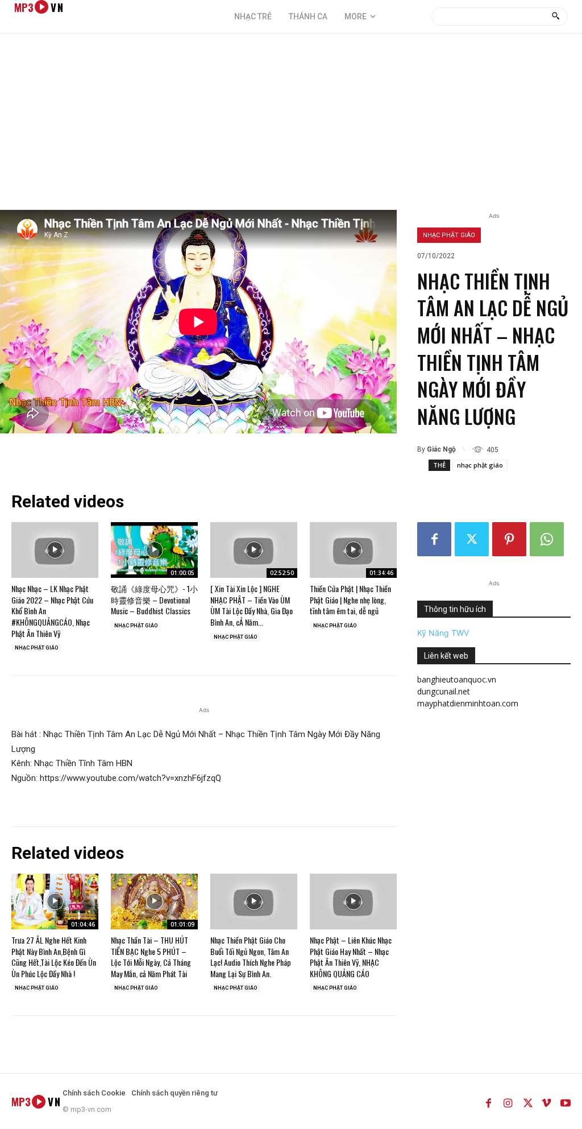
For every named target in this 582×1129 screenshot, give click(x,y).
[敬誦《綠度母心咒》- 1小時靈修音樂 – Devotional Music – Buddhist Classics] (154, 550)
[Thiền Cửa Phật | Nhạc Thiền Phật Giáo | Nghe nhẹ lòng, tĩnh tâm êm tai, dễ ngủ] (353, 550)
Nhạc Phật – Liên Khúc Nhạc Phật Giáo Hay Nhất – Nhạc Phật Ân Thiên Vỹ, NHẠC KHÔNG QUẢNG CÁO (351, 956)
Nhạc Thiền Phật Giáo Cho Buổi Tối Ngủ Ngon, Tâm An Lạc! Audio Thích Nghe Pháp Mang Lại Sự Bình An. (250, 956)
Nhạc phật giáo (449, 235)
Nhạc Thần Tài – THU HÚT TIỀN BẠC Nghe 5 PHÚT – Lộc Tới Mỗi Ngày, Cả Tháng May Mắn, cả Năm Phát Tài (151, 956)
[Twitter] (472, 539)
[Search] (555, 16)
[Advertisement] (291, 124)
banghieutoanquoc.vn (456, 679)
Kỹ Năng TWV (443, 633)
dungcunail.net (443, 691)
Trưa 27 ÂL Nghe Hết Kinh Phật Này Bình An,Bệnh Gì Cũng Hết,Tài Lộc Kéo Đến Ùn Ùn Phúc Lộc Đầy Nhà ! (53, 956)
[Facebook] (434, 539)
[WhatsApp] (547, 539)
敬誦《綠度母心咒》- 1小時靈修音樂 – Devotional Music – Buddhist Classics (154, 599)
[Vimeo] (546, 1101)
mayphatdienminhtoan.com (467, 703)
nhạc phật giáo (480, 465)
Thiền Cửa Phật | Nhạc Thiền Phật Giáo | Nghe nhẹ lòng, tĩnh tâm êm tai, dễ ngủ (350, 599)
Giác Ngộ (441, 449)
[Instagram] (507, 1101)
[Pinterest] (509, 539)
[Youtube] (565, 1101)
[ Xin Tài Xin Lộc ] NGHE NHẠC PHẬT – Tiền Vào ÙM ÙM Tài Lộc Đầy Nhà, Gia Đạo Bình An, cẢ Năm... (251, 605)
